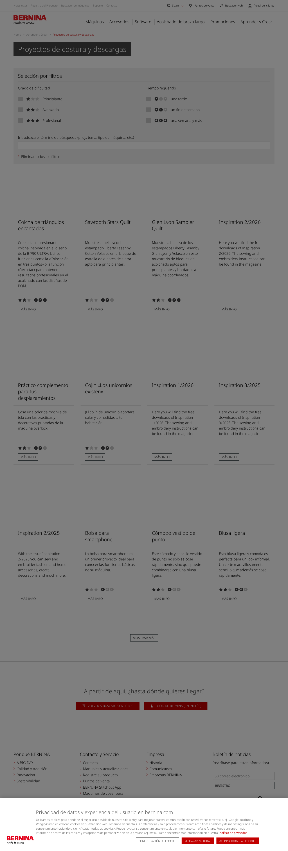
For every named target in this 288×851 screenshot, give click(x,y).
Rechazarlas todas (197, 841)
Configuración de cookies (157, 841)
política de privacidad (234, 833)
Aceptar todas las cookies (237, 841)
